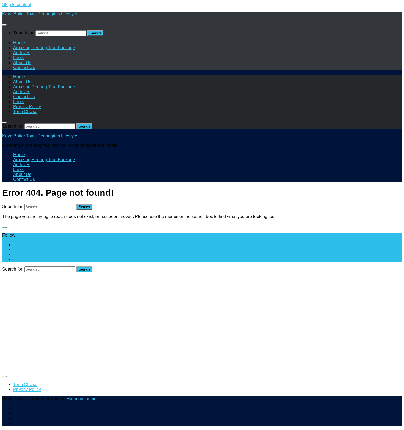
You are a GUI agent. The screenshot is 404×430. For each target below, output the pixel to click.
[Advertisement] (167, 324)
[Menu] (4, 25)
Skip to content (16, 4)
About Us (22, 62)
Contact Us (24, 67)
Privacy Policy (27, 106)
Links (18, 57)
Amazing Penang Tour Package (44, 47)
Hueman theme (81, 398)
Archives (21, 52)
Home (19, 42)
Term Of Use (25, 111)
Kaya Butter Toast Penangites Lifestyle (39, 14)
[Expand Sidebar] (4, 227)
